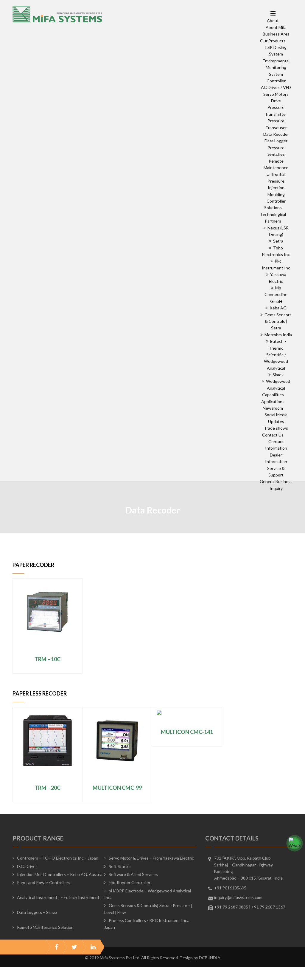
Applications (272, 401)
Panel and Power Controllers (43, 882)
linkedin (93, 947)
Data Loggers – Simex (37, 912)
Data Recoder (276, 134)
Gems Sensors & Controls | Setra (277, 321)
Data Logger (275, 140)
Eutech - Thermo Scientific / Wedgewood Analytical (276, 355)
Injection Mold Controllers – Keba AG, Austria (59, 874)
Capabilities (273, 394)
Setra (277, 240)
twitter (74, 947)
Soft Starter (120, 866)
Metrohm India (277, 334)
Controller (276, 80)
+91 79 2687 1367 (268, 906)
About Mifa (276, 27)
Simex (277, 374)
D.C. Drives (27, 866)
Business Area (276, 33)
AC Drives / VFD (276, 87)
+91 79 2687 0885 (231, 906)
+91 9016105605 (230, 887)
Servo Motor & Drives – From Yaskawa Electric (151, 857)
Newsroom (273, 408)
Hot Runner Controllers (130, 882)
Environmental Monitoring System (276, 67)
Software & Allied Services (133, 874)
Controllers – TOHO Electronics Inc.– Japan (57, 857)
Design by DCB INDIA (200, 957)
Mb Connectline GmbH (275, 294)
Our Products (273, 40)
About (273, 20)
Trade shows (276, 428)
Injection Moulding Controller (276, 194)
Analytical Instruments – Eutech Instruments (59, 897)
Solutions (273, 207)
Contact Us (273, 434)
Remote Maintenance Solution (45, 927)
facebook (56, 947)
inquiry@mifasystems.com (238, 897)
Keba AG (277, 307)
